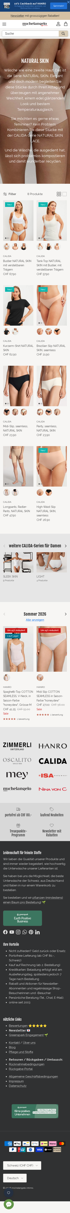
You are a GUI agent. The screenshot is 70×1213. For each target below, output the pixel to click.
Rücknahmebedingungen (26, 1064)
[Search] (63, 34)
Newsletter (17, 15)
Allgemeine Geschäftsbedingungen (33, 1076)
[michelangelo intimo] (35, 24)
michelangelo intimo (22, 1188)
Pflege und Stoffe (21, 1052)
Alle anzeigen (35, 620)
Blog (12, 1047)
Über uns (29, 1042)
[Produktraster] (59, 194)
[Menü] (4, 24)
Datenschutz (17, 1086)
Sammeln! (58, 5)
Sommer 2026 (35, 614)
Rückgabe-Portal (21, 1069)
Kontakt (14, 1042)
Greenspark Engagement (26, 1035)
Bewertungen (18, 1026)
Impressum (16, 1081)
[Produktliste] (64, 194)
